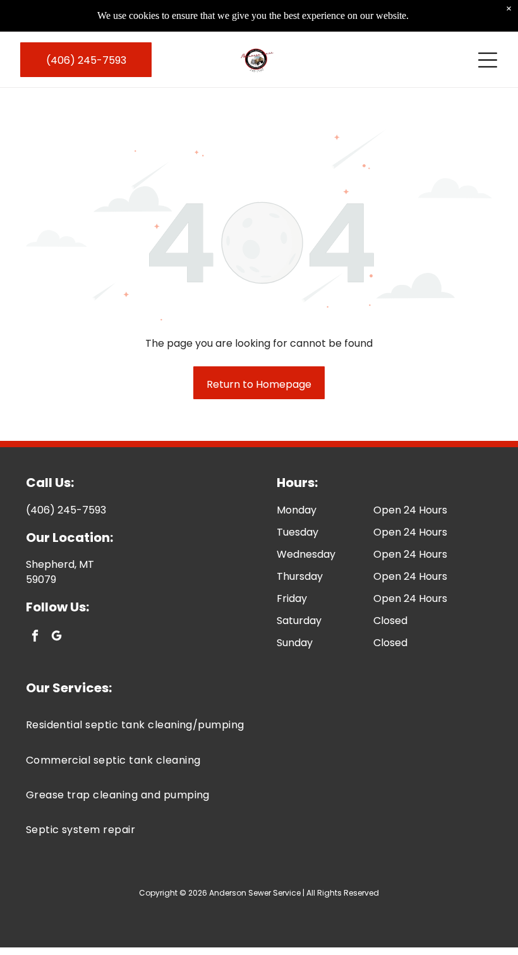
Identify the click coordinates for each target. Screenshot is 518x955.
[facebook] (35, 637)
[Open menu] (487, 60)
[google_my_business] (56, 637)
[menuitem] (259, 724)
